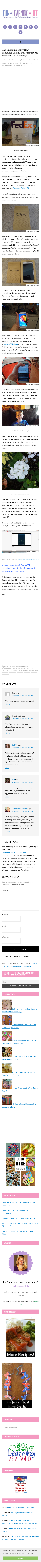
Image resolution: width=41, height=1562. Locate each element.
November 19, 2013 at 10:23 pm (23, 811)
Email (4, 926)
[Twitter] (36, 27)
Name (5, 915)
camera (21, 668)
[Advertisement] (20, 88)
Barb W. (14, 745)
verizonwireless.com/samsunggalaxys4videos (28, 559)
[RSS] (26, 27)
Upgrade (20, 672)
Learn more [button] (30, 1553)
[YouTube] (20, 32)
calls (15, 668)
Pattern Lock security (10, 670)
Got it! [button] (20, 1558)
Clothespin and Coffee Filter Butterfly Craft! (19, 1218)
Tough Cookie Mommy (19, 808)
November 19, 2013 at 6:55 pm (22, 719)
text (6, 672)
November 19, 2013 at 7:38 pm (22, 782)
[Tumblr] (31, 27)
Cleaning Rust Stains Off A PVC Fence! (21, 1507)
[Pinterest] (20, 27)
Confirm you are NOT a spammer (16, 956)
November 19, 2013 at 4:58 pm (22, 695)
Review (22, 670)
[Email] (5, 27)
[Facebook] (10, 27)
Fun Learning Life (20, 14)
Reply (7, 704)
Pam (13, 780)
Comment (6, 890)
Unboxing (12, 672)
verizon (27, 672)
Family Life (8, 666)
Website (5, 937)
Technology (24, 666)
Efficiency (28, 668)
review (15, 666)
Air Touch (8, 668)
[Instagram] (15, 27)
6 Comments (20, 65)
